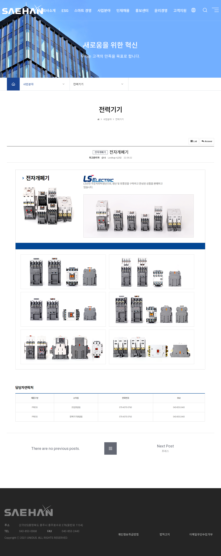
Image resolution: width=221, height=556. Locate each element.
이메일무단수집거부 (201, 534)
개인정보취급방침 (128, 534)
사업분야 (28, 84)
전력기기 (78, 84)
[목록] (110, 448)
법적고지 (165, 534)
